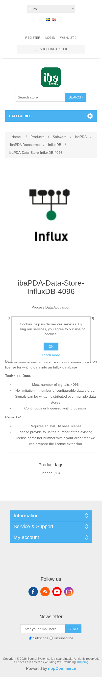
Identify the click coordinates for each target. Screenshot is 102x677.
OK (51, 346)
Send (73, 629)
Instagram (69, 591)
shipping (82, 662)
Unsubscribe (63, 638)
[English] (54, 19)
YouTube (57, 591)
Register (32, 37)
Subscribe (41, 638)
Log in (50, 37)
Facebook (33, 591)
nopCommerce (62, 668)
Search (76, 97)
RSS (45, 591)
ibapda (47, 473)
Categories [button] (20, 116)
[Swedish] (48, 19)
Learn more (51, 355)
